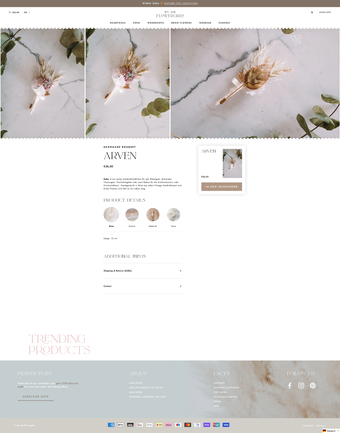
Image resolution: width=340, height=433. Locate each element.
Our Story (136, 383)
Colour (132, 226)
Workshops (156, 22)
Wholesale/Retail (225, 396)
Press (217, 401)
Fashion (224, 22)
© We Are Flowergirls (24, 425)
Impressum (321, 425)
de (25, 12)
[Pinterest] (313, 385)
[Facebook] (290, 385)
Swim (136, 22)
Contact (107, 286)
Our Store (136, 392)
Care (173, 226)
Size (111, 226)
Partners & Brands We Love (147, 396)
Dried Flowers (181, 22)
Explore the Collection (181, 3)
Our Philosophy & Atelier (146, 387)
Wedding (205, 22)
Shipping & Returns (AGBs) (118, 270)
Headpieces (118, 22)
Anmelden (325, 12)
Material (153, 226)
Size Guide (220, 392)
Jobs (216, 406)
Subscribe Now (36, 396)
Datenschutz (308, 425)
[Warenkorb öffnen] (314, 12)
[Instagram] (301, 385)
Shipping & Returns (226, 387)
